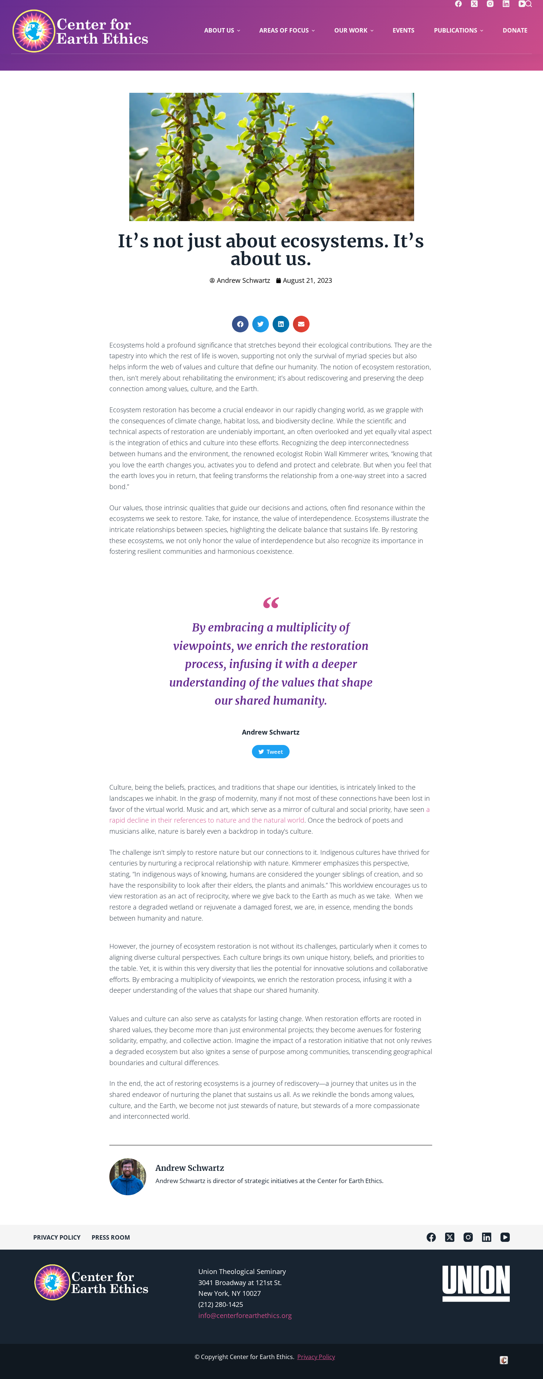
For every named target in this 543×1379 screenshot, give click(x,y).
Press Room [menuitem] (111, 1237)
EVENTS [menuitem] (403, 30)
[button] (240, 324)
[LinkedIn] (506, 3)
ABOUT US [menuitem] (219, 30)
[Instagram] (490, 3)
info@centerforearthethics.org (245, 1315)
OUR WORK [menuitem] (351, 30)
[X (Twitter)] (474, 3)
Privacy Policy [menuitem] (57, 1237)
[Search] (528, 3)
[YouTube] (522, 3)
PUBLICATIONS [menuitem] (455, 30)
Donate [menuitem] (515, 30)
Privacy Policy (316, 1357)
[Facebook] (458, 3)
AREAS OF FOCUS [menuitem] (284, 30)
